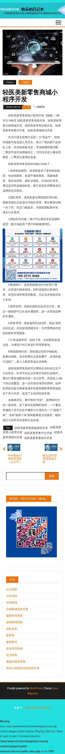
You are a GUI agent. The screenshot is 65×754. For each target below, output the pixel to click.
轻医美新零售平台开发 (38, 433)
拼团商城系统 (14, 622)
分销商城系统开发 (17, 609)
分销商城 (25, 82)
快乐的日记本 (32, 9)
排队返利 (11, 628)
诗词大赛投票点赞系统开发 (22, 668)
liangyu (40, 107)
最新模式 (11, 642)
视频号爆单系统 (15, 661)
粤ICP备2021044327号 (38, 707)
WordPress (36, 688)
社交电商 (11, 655)
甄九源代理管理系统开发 (49, 458)
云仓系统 (11, 589)
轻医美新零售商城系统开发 (31, 428)
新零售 (10, 635)
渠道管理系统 (14, 648)
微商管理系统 (14, 615)
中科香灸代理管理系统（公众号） (14, 458)
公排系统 (11, 596)
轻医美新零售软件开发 (38, 438)
